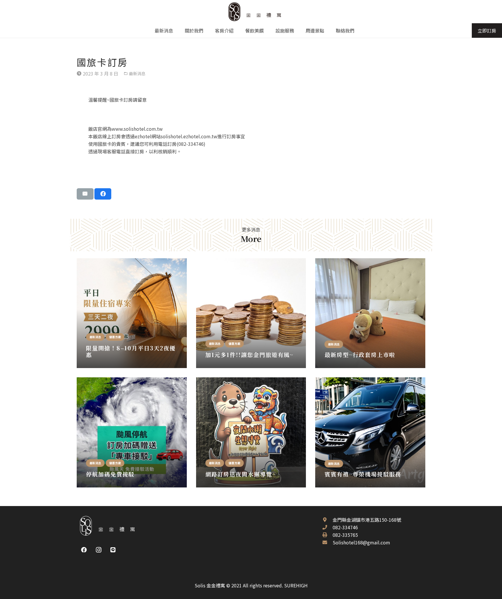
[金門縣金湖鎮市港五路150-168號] (327, 519)
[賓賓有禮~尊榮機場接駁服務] (370, 432)
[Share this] (102, 193)
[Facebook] (84, 550)
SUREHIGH (296, 585)
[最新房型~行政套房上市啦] (370, 313)
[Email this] (85, 193)
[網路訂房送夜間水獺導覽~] (251, 432)
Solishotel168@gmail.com (361, 542)
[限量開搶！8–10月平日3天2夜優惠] (132, 313)
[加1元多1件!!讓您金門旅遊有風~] (251, 313)
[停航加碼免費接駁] (132, 432)
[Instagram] (98, 550)
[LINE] (113, 550)
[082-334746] (327, 527)
